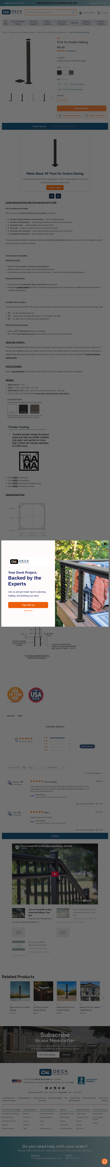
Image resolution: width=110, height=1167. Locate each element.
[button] (104, 1161)
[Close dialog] (105, 544)
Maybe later (28, 610)
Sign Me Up (28, 605)
